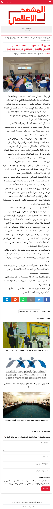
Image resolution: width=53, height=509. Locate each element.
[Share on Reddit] (15, 299)
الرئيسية (47, 37)
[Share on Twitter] (39, 299)
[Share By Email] (31, 299)
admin (47, 53)
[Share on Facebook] (46, 299)
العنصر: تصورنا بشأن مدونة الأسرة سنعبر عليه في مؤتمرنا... (26, 350)
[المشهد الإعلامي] (26, 15)
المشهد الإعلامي (36, 502)
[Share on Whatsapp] (23, 299)
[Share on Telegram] (7, 299)
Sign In (8, 2)
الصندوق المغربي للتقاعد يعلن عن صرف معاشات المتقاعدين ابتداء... (26, 385)
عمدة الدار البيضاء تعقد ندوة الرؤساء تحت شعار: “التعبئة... (26, 420)
